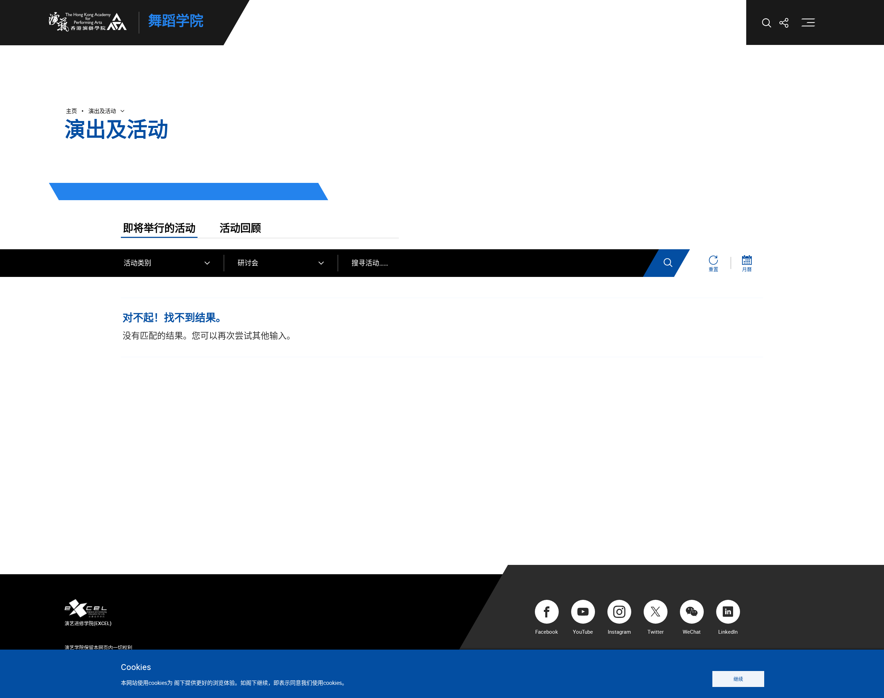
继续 (738, 679)
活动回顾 (240, 228)
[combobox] (167, 263)
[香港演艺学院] (87, 22)
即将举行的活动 (159, 228)
